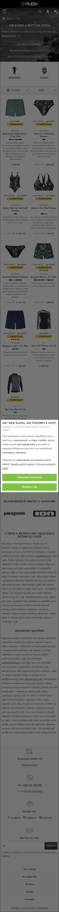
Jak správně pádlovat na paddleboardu (30, 50)
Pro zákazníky (30, 876)
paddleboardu (44, 556)
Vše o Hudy (29, 869)
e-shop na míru (27, 908)
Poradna (29, 884)
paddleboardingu (10, 662)
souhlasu (5, 855)
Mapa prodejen (29, 765)
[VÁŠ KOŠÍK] (55, 11)
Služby (29, 891)
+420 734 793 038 (32, 785)
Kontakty (29, 899)
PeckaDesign (42, 908)
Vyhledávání (40, 11)
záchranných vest (34, 679)
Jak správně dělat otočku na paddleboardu (29, 56)
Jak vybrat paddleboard (29, 44)
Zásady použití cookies (22, 464)
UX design (15, 908)
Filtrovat (15, 90)
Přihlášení (47, 11)
